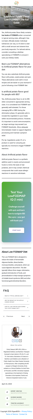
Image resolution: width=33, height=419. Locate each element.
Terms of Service (12, 414)
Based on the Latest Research (18, 399)
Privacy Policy (27, 411)
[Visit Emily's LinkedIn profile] (17, 341)
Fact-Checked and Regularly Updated (20, 405)
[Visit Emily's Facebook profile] (13, 341)
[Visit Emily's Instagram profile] (20, 341)
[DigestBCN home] (16, 3)
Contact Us (23, 414)
